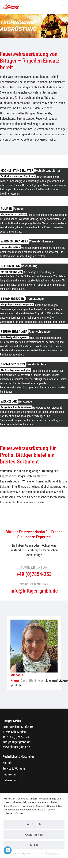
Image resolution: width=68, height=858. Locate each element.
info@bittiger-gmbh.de (16, 742)
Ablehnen (34, 824)
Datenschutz (10, 780)
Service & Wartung (14, 768)
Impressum (10, 774)
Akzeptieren (34, 834)
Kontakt (7, 762)
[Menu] (63, 7)
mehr (34, 845)
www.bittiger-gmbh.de (16, 747)
